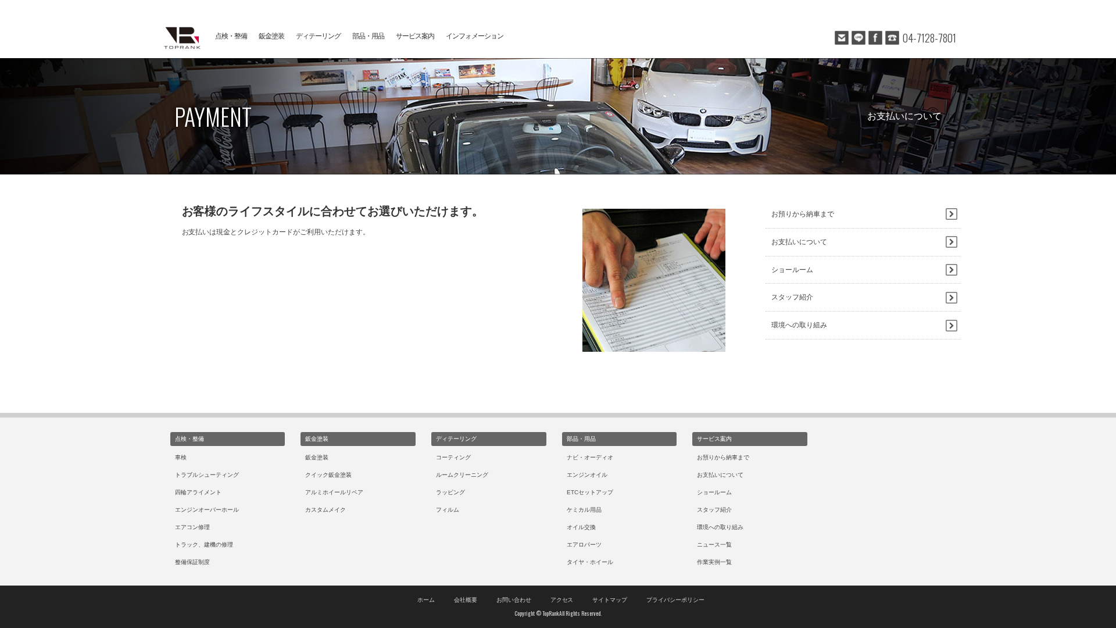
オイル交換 (581, 527)
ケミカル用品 (584, 509)
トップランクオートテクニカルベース (180, 37)
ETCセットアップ (590, 492)
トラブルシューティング (207, 475)
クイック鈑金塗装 (328, 475)
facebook (875, 38)
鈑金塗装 (271, 36)
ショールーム (792, 270)
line (858, 38)
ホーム (426, 600)
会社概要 (465, 600)
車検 (181, 457)
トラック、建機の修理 (204, 544)
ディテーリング (318, 36)
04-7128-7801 (929, 38)
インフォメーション (474, 36)
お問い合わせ (513, 600)
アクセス (562, 600)
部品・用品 (368, 36)
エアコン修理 (192, 527)
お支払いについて (799, 242)
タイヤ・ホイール (590, 562)
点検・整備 (231, 36)
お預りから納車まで (802, 214)
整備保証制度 (192, 562)
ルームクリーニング (462, 475)
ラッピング (450, 492)
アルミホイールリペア (334, 492)
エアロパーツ (584, 544)
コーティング (453, 457)
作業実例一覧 (714, 562)
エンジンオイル (587, 475)
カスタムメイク (325, 509)
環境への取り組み (799, 325)
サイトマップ (609, 600)
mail (842, 38)
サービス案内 (415, 36)
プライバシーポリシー (675, 600)
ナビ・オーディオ (590, 457)
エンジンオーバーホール (207, 509)
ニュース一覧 (714, 544)
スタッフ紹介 (792, 297)
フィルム (447, 509)
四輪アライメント (198, 492)
